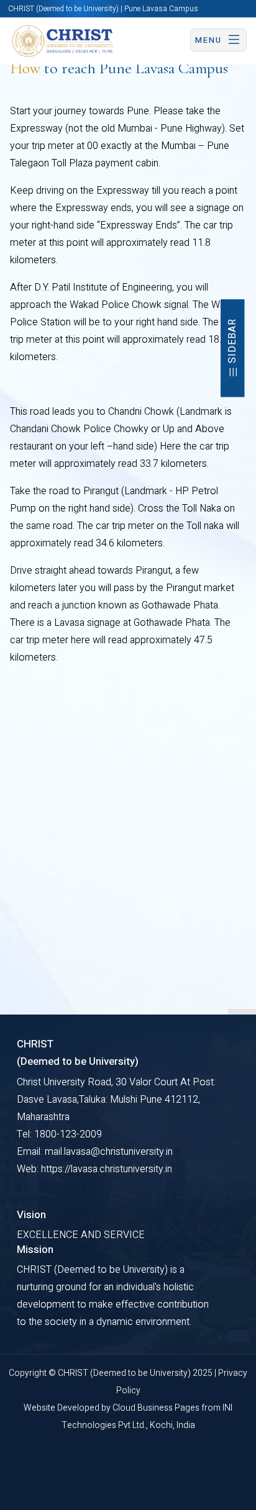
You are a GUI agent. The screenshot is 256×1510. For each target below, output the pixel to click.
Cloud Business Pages (156, 1407)
